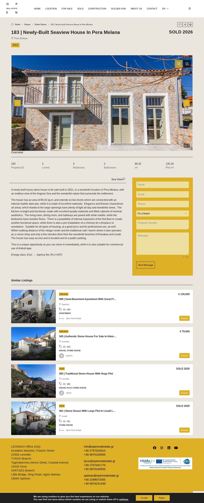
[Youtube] (176, 448)
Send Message (145, 265)
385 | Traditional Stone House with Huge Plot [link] (86, 373)
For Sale (67, 8)
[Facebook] (154, 448)
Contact (152, 8)
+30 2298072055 (95, 479)
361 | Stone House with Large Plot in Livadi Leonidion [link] (91, 411)
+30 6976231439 (95, 483)
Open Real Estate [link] (73, 318)
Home (37, 8)
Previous (18, 105)
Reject (162, 497)
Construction (97, 8)
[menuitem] (189, 8)
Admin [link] (69, 393)
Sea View (116, 179)
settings (123, 499)
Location (51, 8)
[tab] (178, 64)
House (27, 24)
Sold (80, 8)
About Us (136, 8)
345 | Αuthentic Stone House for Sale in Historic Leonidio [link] (93, 336)
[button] (179, 24)
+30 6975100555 (95, 454)
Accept (144, 497)
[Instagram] (162, 448)
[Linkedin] (169, 448)
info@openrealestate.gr (99, 446)
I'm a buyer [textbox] (144, 213)
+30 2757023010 (95, 450)
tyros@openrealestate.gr (99, 461)
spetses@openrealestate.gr (101, 475)
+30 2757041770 (95, 465)
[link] (33, 306)
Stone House (40, 24)
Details (184, 318)
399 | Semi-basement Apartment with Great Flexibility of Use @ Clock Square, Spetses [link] (111, 299)
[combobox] (162, 213)
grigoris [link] (69, 356)
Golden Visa (118, 8)
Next (187, 105)
